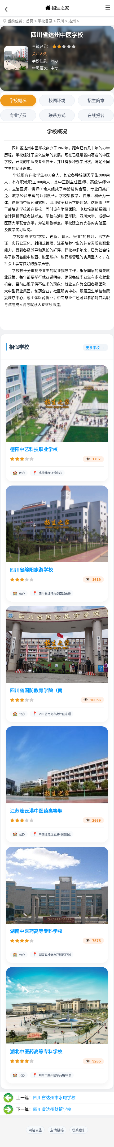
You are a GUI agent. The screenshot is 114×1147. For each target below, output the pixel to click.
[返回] (6, 9)
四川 (60, 21)
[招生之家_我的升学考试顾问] (57, 8)
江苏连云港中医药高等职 (36, 810)
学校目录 (45, 21)
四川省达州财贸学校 (52, 1109)
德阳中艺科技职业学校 (34, 449)
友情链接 (57, 1130)
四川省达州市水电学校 (54, 1097)
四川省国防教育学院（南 (36, 690)
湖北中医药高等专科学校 (36, 1051)
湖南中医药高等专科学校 (36, 931)
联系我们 (79, 1130)
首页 (29, 21)
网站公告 (35, 1130)
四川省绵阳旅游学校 (31, 569)
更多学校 (93, 348)
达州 (72, 21)
